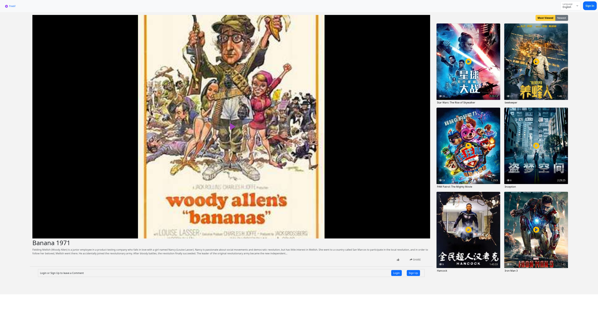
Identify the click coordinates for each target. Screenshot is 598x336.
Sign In (590, 5)
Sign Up (413, 273)
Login (396, 273)
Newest (561, 18)
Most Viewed (545, 18)
